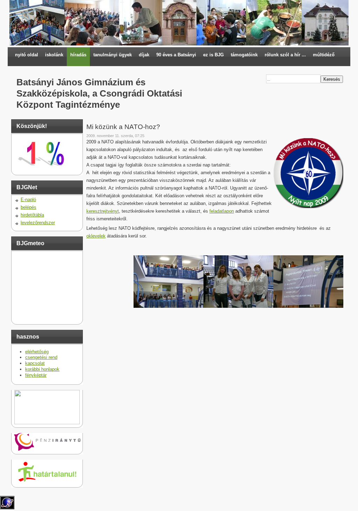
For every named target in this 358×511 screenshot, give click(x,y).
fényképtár (35, 375)
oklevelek (96, 236)
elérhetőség (37, 351)
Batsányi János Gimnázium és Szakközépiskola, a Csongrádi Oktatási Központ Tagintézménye (99, 93)
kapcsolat (35, 363)
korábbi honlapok (42, 369)
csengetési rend (41, 357)
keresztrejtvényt (102, 211)
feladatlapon (221, 211)
